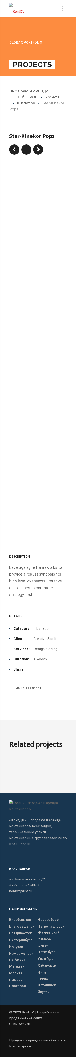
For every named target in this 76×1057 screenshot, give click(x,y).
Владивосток (20, 933)
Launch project (27, 688)
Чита (42, 972)
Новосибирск (49, 920)
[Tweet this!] (42, 669)
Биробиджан (20, 920)
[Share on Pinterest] (48, 669)
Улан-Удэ (46, 959)
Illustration (26, 103)
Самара (44, 939)
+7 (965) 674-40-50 (24, 885)
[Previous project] (14, 149)
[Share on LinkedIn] (55, 669)
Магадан (16, 966)
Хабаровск (47, 966)
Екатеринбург (20, 940)
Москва (16, 973)
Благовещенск (21, 926)
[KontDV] (16, 8)
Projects (52, 97)
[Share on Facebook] (35, 669)
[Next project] (38, 149)
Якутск (43, 992)
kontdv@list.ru (20, 891)
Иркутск (16, 947)
